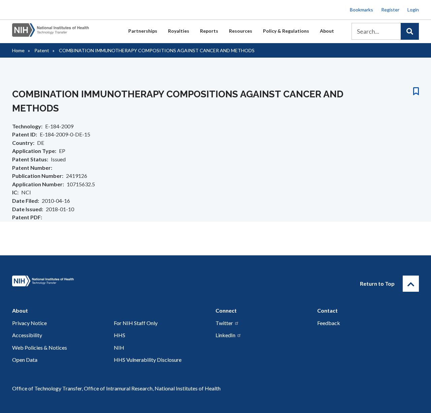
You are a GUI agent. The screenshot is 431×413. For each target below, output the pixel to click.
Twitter (224, 323)
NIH (119, 347)
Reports (209, 31)
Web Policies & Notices (39, 347)
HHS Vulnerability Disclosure (147, 359)
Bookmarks (361, 9)
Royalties (178, 31)
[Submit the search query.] (410, 31)
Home (18, 50)
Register (390, 9)
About (327, 31)
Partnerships (142, 31)
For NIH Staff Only (136, 323)
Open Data (24, 359)
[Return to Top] (411, 284)
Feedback (328, 323)
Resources (240, 31)
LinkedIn (225, 335)
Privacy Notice (29, 323)
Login (413, 9)
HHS (119, 335)
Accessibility (27, 335)
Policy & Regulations (286, 31)
